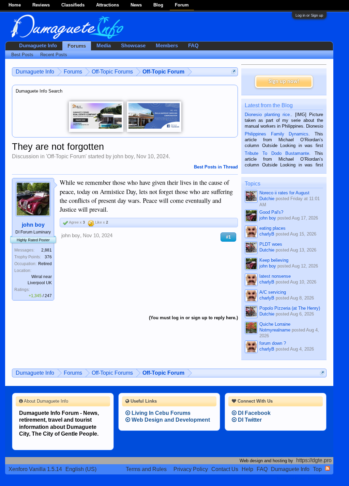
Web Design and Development (170, 420)
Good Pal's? (271, 212)
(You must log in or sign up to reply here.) (193, 317)
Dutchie (266, 198)
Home (15, 4)
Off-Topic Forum (66, 156)
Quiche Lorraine (274, 324)
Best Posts (22, 54)
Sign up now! (284, 81)
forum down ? (272, 343)
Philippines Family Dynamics (276, 133)
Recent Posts (53, 54)
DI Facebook (254, 413)
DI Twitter (249, 420)
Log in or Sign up (309, 15)
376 (48, 257)
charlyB (266, 234)
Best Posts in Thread (216, 166)
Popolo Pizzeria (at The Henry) (289, 308)
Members (167, 45)
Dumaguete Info (38, 45)
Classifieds (73, 4)
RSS (327, 468)
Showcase (133, 45)
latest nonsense (275, 276)
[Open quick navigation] (233, 71)
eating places (272, 228)
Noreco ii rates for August (284, 192)
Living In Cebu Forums (160, 413)
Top (317, 469)
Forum (182, 4)
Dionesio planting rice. (268, 114)
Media (103, 45)
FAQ (193, 45)
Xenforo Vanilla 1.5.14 (35, 469)
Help (247, 469)
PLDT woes (270, 244)
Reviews (41, 4)
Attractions (107, 4)
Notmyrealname (274, 330)
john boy (123, 156)
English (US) (80, 469)
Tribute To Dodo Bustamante (277, 153)
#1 (228, 237)
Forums (76, 46)
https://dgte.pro (314, 460)
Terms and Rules (146, 469)
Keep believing (273, 260)
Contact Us (224, 469)
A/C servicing (272, 292)
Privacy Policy (190, 469)
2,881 (46, 250)
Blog (158, 4)
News (136, 4)
